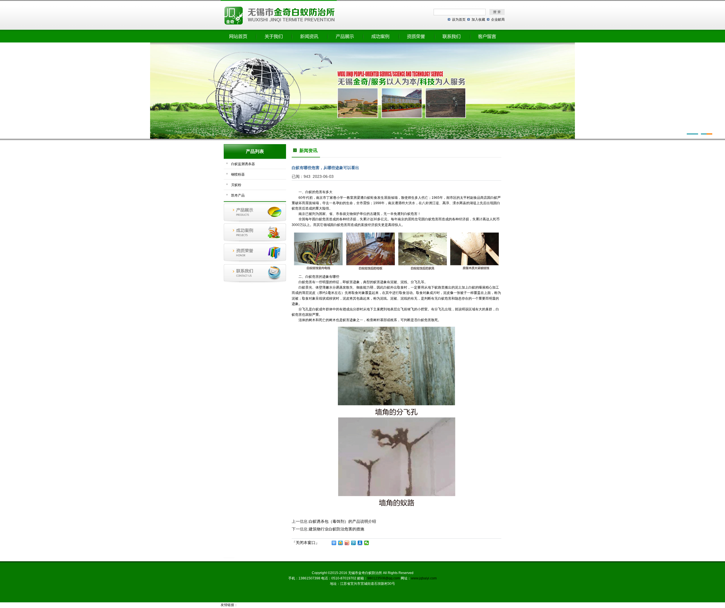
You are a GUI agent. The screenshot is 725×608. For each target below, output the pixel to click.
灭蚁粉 (236, 185)
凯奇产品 (238, 195)
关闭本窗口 (305, 542)
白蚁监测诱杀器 (243, 164)
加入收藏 (478, 20)
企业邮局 (498, 20)
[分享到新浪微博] (347, 543)
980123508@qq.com (383, 578)
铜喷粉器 (238, 174)
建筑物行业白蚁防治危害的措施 (336, 529)
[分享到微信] (366, 543)
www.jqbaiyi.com (424, 578)
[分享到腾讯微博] (353, 543)
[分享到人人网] (360, 543)
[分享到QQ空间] (340, 543)
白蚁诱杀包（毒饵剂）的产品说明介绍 (342, 521)
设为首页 (459, 20)
